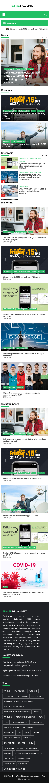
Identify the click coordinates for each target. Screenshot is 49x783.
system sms (9, 748)
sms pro (21, 743)
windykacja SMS (24, 758)
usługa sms (9, 758)
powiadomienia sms (19, 722)
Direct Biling (23, 696)
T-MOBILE (7, 753)
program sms (36, 722)
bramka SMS (9, 696)
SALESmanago (28, 727)
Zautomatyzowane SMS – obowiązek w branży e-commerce (31, 163)
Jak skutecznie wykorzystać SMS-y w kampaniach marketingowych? (22, 76)
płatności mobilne (11, 727)
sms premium (9, 743)
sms (19, 732)
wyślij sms (22, 764)
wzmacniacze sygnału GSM (15, 769)
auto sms (33, 691)
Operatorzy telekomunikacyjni (17, 712)
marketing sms (28, 701)
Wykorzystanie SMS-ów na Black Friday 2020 (22, 277)
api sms (7, 691)
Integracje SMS (24, 158)
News (31, 69)
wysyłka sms (9, 764)
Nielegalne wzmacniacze (14, 706)
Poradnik (41, 111)
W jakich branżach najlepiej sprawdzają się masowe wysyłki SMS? (21, 394)
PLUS (6, 722)
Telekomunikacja (18, 141)
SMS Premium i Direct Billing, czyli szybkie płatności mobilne (32, 177)
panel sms (8, 717)
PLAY (41, 717)
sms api (36, 732)
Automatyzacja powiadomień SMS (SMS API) (32, 189)
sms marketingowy (12, 738)
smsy (31, 743)
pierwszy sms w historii (26, 717)
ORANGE (37, 712)
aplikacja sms (20, 691)
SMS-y (26, 732)
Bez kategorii (9, 69)
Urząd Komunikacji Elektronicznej (29, 753)
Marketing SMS (21, 69)
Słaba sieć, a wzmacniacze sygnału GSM (24, 144)
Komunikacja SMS (9, 111)
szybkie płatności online (27, 748)
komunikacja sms (11, 701)
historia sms (37, 696)
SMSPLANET (27, 738)
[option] (24, 62)
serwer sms (9, 732)
